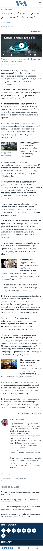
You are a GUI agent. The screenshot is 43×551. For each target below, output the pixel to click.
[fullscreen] (39, 55)
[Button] (36, 31)
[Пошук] (37, 548)
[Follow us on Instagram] (19, 530)
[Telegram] (28, 548)
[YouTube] (18, 548)
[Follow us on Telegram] (24, 530)
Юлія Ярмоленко (7, 22)
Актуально (6, 10)
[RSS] (29, 530)
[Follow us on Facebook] (3, 530)
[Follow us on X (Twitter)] (8, 530)
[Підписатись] (3, 535)
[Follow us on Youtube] (14, 530)
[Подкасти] (34, 530)
